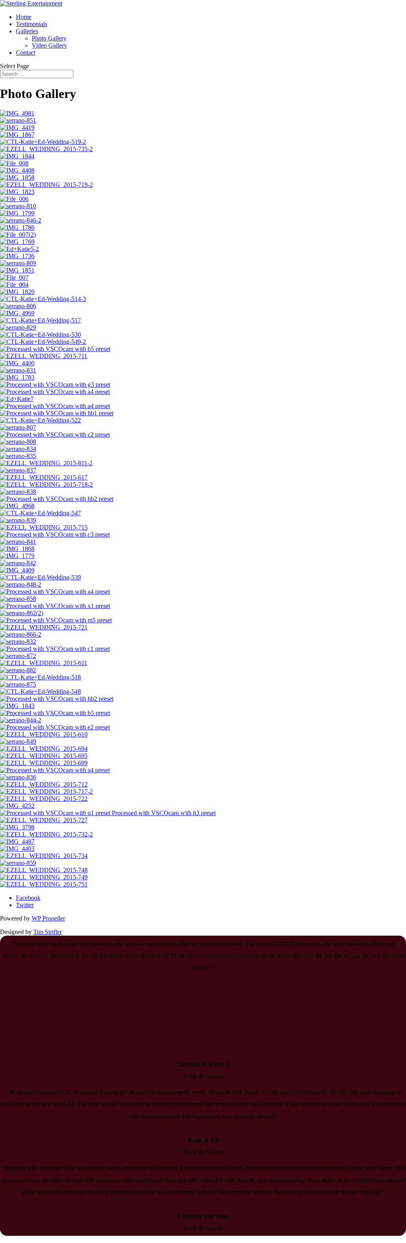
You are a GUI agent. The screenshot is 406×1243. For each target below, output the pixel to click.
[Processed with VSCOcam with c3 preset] (55, 534)
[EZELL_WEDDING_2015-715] (44, 527)
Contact (25, 52)
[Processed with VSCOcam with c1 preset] (55, 648)
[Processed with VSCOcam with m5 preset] (56, 620)
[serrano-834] (18, 448)
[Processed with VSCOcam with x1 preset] (55, 605)
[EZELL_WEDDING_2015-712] (44, 784)
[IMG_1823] (17, 191)
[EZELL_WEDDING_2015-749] (44, 877)
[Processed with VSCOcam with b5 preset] (55, 348)
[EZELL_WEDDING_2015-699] (44, 763)
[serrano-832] (18, 641)
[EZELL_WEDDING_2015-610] (44, 734)
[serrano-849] (18, 741)
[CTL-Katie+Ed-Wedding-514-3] (43, 298)
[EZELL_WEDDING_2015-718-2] (46, 484)
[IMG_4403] (17, 848)
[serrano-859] (18, 862)
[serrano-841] (18, 541)
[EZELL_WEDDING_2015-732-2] (46, 834)
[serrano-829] (18, 327)
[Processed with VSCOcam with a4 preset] (55, 391)
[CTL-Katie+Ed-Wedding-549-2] (43, 341)
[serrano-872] (18, 655)
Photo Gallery (49, 38)
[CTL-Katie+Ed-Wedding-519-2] (43, 141)
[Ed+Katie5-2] (19, 249)
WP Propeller (48, 918)
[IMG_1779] (17, 555)
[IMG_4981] (17, 113)
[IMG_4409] (17, 570)
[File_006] (14, 199)
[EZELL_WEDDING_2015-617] (44, 477)
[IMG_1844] (17, 156)
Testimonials (31, 24)
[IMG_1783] (17, 377)
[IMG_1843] (17, 705)
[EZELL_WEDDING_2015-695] (44, 755)
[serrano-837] (18, 470)
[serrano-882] (18, 670)
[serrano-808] (18, 441)
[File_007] (14, 277)
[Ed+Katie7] (17, 398)
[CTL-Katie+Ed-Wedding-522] (40, 420)
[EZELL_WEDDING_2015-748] (44, 870)
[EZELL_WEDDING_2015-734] (44, 855)
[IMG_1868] (17, 548)
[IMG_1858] (17, 177)
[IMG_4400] (17, 363)
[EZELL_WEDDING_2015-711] (43, 356)
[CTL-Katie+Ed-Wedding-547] (40, 513)
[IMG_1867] (17, 134)
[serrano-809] (18, 263)
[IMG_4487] (17, 841)
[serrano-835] (18, 456)
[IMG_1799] (17, 213)
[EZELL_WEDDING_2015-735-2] (46, 149)
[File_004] (14, 284)
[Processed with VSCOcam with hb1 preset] (56, 413)
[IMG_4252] (17, 805)
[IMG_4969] (17, 313)
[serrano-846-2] (20, 220)
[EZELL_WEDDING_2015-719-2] (46, 184)
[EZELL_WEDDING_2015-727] (44, 820)
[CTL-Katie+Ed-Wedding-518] (40, 677)
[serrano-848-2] (20, 584)
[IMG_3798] (17, 827)
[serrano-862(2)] (21, 613)
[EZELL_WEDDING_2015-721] (44, 627)
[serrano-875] (18, 684)
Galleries (27, 31)
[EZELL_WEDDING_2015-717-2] (46, 791)
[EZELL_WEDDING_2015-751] (44, 884)
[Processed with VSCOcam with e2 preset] (55, 727)
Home (23, 16)
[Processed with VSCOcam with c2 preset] (55, 434)
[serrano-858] (18, 598)
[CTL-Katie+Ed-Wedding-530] (40, 334)
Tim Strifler (47, 931)
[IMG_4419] (17, 127)
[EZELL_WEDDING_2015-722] (44, 798)
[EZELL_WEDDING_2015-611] (43, 663)
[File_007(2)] (18, 234)
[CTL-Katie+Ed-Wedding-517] (40, 320)
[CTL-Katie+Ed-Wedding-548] (40, 691)
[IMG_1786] (17, 227)
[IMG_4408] (17, 170)
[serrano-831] (18, 370)
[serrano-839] (18, 520)
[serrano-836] (18, 777)
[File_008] (14, 163)
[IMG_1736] (17, 256)
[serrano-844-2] (20, 720)
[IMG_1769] (17, 241)
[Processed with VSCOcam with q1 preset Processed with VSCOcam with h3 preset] (108, 812)
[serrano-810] (18, 206)
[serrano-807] (18, 427)
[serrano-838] (18, 491)
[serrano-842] (18, 563)
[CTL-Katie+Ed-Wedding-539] (40, 577)
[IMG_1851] (17, 270)
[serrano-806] (18, 306)
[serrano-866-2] (20, 634)
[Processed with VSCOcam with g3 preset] (55, 384)
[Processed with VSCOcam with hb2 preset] (56, 498)
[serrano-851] (18, 120)
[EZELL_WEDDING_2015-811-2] (46, 463)
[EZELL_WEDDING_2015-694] (44, 748)
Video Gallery (49, 45)
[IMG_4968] (17, 506)
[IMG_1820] (17, 291)
